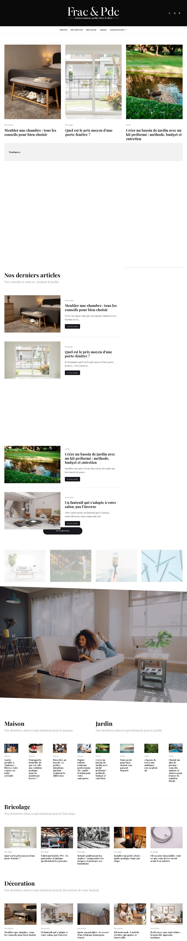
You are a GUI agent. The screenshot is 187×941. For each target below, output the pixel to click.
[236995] (93, 914)
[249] (130, 837)
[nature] (151, 748)
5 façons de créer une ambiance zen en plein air (150, 765)
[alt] (166, 914)
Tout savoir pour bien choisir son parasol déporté (126, 765)
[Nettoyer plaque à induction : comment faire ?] (62, 406)
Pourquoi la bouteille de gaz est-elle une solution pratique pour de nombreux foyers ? (35, 769)
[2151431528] (93, 837)
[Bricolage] (116, 566)
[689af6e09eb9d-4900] (176, 748)
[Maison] (25, 566)
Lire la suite (72, 326)
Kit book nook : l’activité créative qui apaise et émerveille (126, 935)
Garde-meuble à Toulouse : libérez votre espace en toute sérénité (11, 768)
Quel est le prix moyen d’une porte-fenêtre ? (88, 132)
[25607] (154, 82)
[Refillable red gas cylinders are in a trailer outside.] (36, 748)
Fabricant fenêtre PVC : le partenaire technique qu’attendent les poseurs (54, 858)
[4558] (84, 748)
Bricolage (91, 30)
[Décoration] (162, 566)
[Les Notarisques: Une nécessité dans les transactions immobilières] (109, 152)
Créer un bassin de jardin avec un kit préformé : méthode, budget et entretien (154, 134)
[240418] (57, 837)
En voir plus (62, 531)
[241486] (11, 748)
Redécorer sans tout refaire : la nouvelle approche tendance (165, 935)
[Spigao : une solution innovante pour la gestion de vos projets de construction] (31, 152)
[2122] (127, 748)
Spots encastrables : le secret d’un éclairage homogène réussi (93, 935)
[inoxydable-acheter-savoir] (166, 837)
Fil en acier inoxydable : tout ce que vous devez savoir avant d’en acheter (165, 858)
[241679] (32, 510)
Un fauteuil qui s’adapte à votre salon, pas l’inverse (90, 504)
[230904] (130, 914)
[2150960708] (32, 82)
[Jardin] (70, 566)
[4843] (93, 82)
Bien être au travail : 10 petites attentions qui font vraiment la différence (59, 768)
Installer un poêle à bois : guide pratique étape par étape (127, 858)
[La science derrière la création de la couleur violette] (148, 152)
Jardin (103, 30)
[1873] (60, 748)
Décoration (77, 30)
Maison (63, 30)
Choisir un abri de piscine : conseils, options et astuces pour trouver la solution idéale (175, 770)
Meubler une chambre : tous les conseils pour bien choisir (30, 132)
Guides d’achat (117, 30)
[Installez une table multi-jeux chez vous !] (93, 214)
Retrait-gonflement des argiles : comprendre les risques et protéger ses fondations (90, 859)
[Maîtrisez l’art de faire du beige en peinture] (70, 152)
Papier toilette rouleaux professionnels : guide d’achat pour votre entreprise (84, 769)
